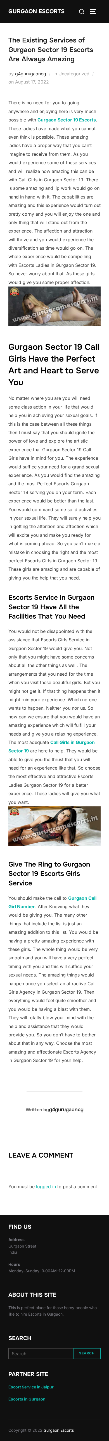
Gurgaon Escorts (36, 11)
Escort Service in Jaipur (31, 1386)
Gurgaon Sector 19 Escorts (66, 120)
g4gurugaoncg (30, 73)
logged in (46, 1186)
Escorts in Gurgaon (27, 1399)
